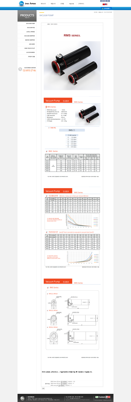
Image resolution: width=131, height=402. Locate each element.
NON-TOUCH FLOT (30, 48)
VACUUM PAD (31, 27)
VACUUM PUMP (30, 23)
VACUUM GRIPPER (29, 36)
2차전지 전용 (31, 56)
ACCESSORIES (30, 52)
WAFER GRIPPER (30, 40)
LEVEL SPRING (30, 31)
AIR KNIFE (32, 44)
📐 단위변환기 (106, 8)
